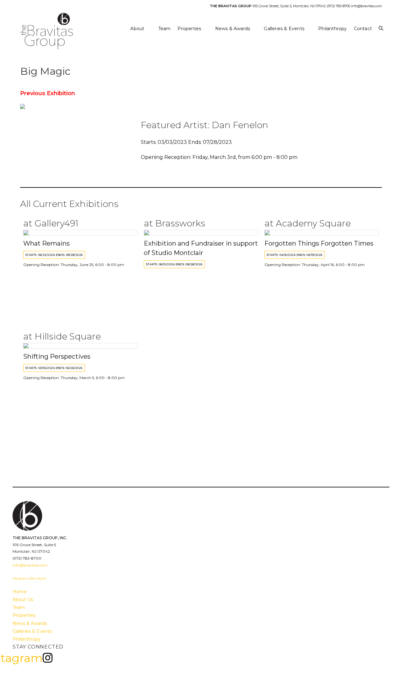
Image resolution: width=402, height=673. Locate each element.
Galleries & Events (32, 631)
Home (20, 591)
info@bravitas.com (366, 6)
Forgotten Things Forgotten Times (318, 243)
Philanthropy (27, 639)
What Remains (46, 243)
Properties (24, 615)
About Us (23, 599)
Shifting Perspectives (56, 356)
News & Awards (30, 623)
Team (19, 607)
